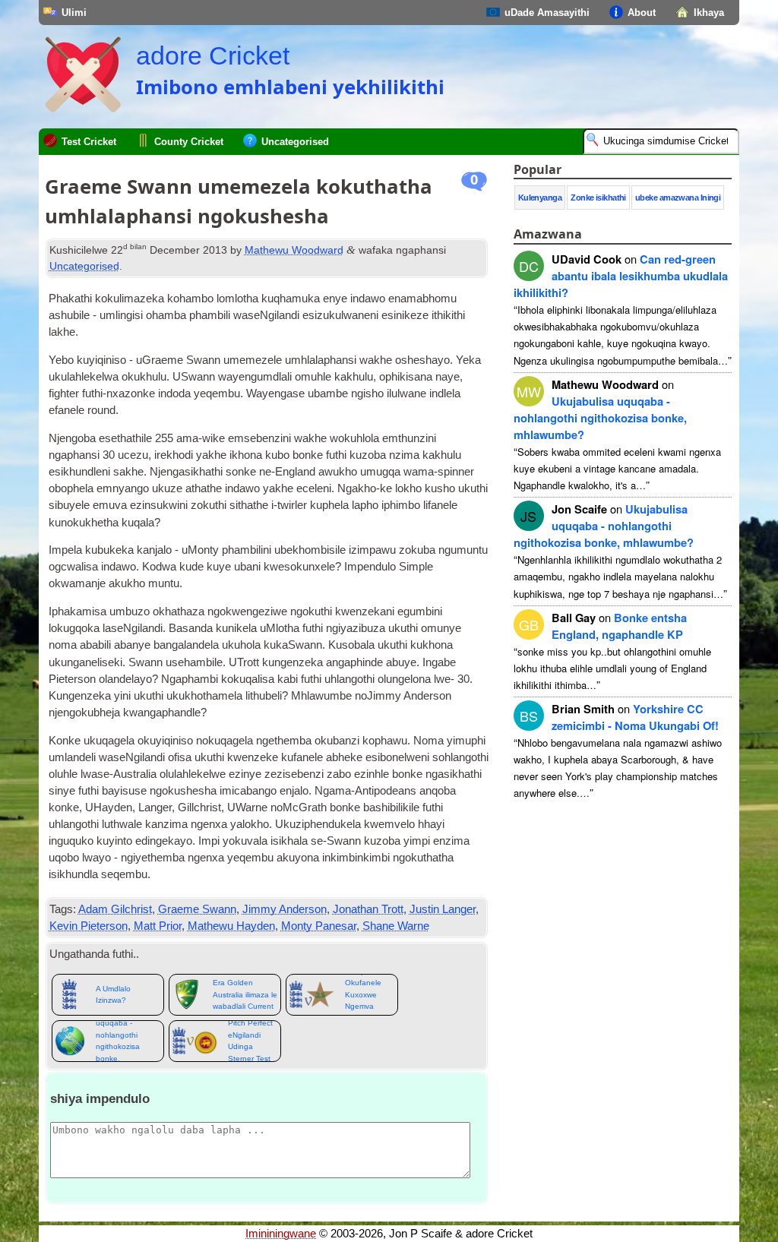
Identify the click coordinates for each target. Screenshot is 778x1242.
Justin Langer (443, 909)
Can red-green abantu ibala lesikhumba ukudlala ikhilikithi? (621, 276)
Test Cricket (89, 141)
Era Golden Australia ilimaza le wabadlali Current (245, 994)
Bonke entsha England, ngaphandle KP (619, 626)
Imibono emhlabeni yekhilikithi (290, 86)
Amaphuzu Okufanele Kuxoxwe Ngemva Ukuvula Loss (368, 995)
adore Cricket (212, 55)
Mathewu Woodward (294, 250)
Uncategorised (295, 141)
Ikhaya (709, 12)
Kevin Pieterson (88, 926)
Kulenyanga (540, 197)
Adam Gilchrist (115, 909)
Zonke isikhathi (598, 197)
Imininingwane (280, 1234)
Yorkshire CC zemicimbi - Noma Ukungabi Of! (635, 717)
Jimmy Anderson (284, 909)
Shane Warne (395, 926)
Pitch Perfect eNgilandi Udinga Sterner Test (250, 1041)
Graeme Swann (197, 909)
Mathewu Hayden (231, 926)
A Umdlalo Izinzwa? (113, 994)
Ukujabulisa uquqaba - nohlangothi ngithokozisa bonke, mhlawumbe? (119, 1041)
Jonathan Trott (368, 909)
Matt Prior (158, 926)
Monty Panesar (318, 926)
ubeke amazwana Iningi (677, 197)
